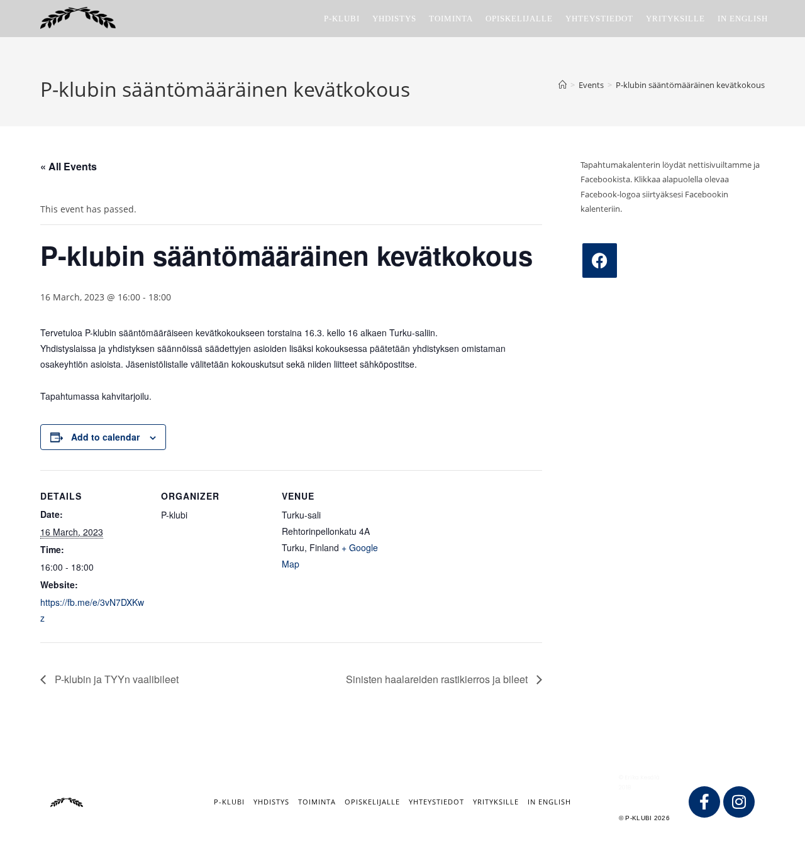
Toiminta (317, 801)
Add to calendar (105, 437)
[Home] (562, 85)
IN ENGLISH (549, 801)
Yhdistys (271, 801)
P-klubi (229, 801)
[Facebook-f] (704, 802)
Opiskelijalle (372, 801)
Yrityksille (496, 801)
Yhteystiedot (436, 801)
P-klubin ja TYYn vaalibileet (115, 679)
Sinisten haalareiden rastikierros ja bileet (438, 679)
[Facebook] (599, 260)
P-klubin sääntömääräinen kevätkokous (690, 85)
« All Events (68, 166)
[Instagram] (739, 802)
